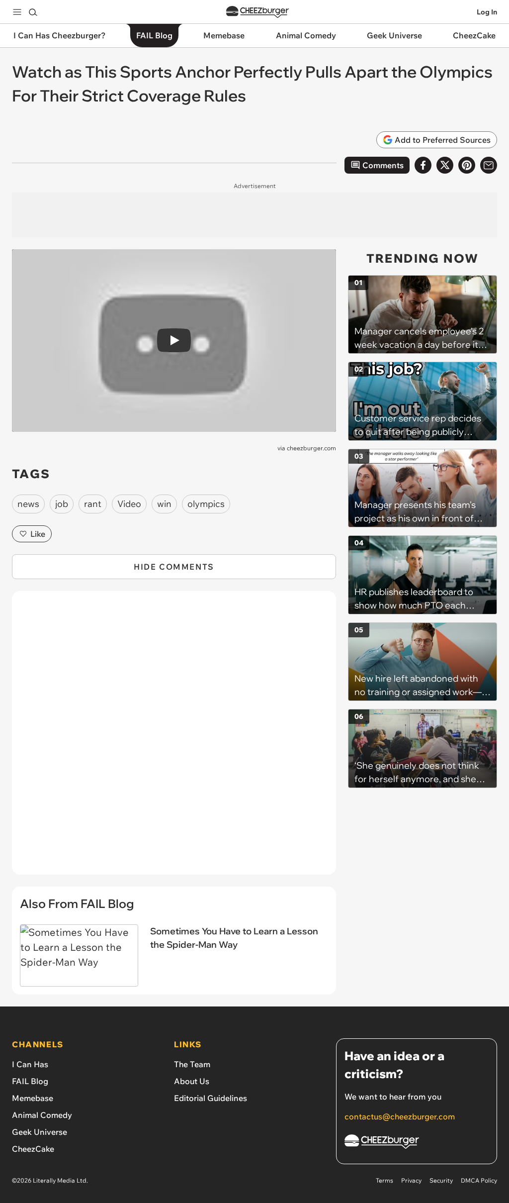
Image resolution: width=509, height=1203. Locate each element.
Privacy (411, 1180)
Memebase (32, 1098)
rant (92, 503)
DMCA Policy (479, 1180)
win (164, 503)
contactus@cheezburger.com (399, 1116)
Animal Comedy (42, 1115)
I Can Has (30, 1064)
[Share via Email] (488, 165)
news (28, 503)
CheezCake (33, 1149)
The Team (192, 1064)
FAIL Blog (30, 1081)
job (61, 503)
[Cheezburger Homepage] (257, 12)
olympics (206, 503)
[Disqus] (174, 738)
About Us (191, 1081)
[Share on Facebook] (423, 165)
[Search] (33, 12)
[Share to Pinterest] (466, 165)
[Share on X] (444, 165)
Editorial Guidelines (210, 1098)
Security (441, 1180)
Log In (487, 11)
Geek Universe (39, 1132)
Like (37, 534)
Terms (384, 1180)
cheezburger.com (311, 448)
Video (129, 503)
